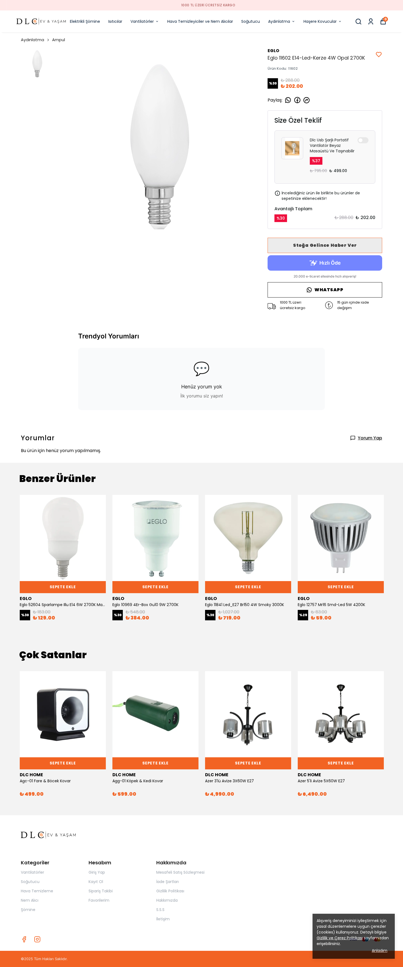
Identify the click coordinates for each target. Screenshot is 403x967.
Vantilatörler (142, 21)
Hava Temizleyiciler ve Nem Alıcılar (200, 21)
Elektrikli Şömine (85, 21)
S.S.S (160, 909)
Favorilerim (99, 900)
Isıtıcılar (115, 21)
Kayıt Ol (96, 881)
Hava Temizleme (37, 891)
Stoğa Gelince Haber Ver (325, 245)
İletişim (163, 919)
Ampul (58, 40)
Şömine (28, 909)
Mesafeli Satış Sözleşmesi (180, 872)
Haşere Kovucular (320, 21)
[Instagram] (37, 939)
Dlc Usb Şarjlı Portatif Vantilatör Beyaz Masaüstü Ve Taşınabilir (332, 145)
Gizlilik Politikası (170, 891)
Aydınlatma (279, 21)
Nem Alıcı (29, 900)
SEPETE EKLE (63, 587)
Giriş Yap (97, 872)
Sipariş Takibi (101, 891)
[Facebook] (24, 939)
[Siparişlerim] (370, 21)
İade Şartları (167, 881)
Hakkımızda (167, 900)
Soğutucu (250, 21)
